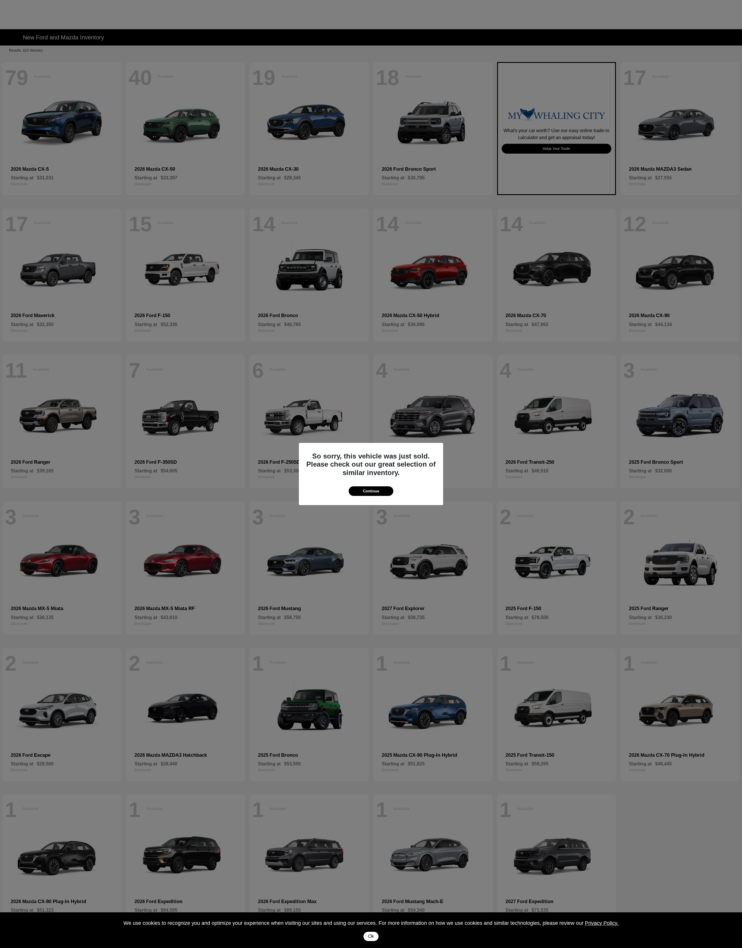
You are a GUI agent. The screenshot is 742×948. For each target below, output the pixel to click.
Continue (371, 491)
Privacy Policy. (602, 923)
